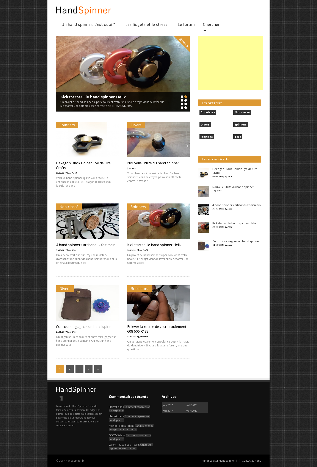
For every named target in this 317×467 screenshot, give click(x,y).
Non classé (69, 206)
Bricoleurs (139, 288)
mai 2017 (168, 410)
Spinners (184, 42)
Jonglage (207, 137)
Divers (136, 124)
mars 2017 (191, 410)
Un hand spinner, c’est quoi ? (88, 24)
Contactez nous (251, 460)
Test (238, 137)
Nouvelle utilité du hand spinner (153, 163)
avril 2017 (191, 405)
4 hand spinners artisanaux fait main (85, 244)
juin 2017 (168, 405)
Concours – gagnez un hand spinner (85, 326)
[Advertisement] (230, 63)
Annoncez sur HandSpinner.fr (219, 460)
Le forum (186, 24)
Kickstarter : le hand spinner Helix (93, 96)
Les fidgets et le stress (146, 24)
